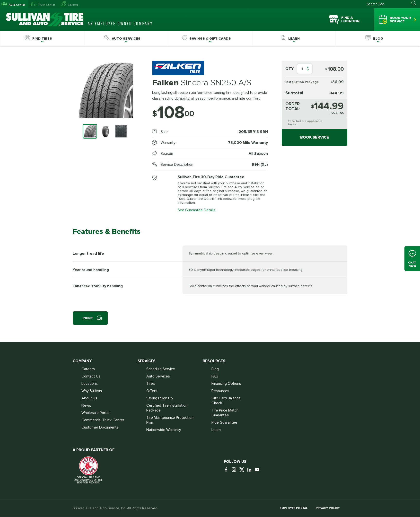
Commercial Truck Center (102, 420)
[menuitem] (42, 38)
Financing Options (226, 383)
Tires (150, 383)
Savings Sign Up (159, 398)
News (86, 405)
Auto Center (17, 4)
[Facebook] (227, 470)
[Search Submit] (415, 3)
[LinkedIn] (250, 470)
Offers (151, 390)
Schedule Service (160, 369)
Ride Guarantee (224, 422)
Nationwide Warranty (163, 429)
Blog (215, 369)
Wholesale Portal (95, 412)
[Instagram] (235, 470)
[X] (242, 470)
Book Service (314, 137)
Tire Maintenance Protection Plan (169, 420)
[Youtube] (258, 470)
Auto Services (158, 376)
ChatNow (412, 264)
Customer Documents (100, 427)
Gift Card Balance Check (226, 400)
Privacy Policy (328, 508)
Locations (89, 383)
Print (87, 318)
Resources (220, 390)
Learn (216, 429)
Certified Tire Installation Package (166, 408)
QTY (289, 68)
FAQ (215, 376)
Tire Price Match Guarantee (224, 413)
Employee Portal (294, 508)
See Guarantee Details (196, 210)
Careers (73, 4)
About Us (89, 398)
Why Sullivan (91, 390)
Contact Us (90, 376)
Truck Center (46, 4)
